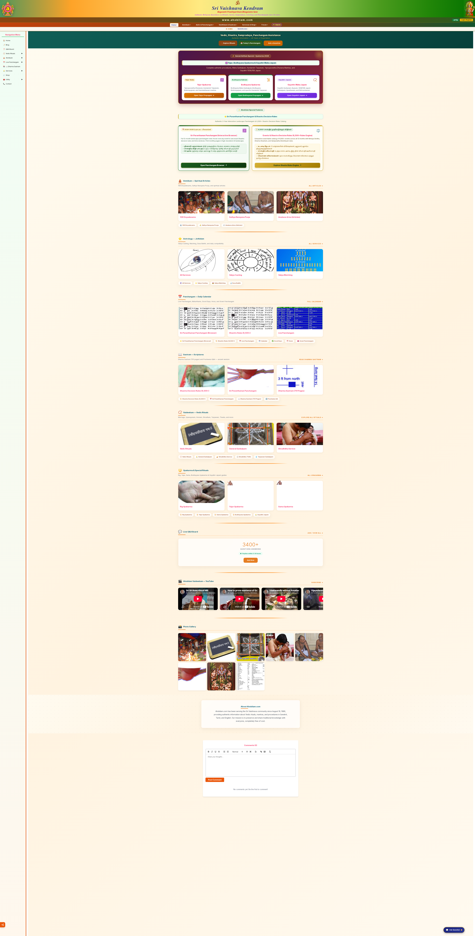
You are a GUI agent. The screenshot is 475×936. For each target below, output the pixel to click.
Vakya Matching (219, 283)
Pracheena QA (272, 399)
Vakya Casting (201, 283)
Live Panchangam (246, 341)
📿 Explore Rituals (228, 43)
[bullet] (227, 751)
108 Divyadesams (187, 225)
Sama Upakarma (221, 515)
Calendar (263, 341)
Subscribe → (317, 582)
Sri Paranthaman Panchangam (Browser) (195, 341)
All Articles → (316, 186)
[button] (237, 751)
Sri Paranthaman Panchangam (222, 399)
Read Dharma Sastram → (311, 359)
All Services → (316, 244)
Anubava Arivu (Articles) (232, 225)
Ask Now (250, 560)
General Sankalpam (204, 457)
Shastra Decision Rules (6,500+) (192, 399)
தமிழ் (456, 20)
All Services (185, 283)
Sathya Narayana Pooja (209, 225)
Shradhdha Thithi (244, 457)
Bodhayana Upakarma (242, 515)
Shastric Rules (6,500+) (225, 341)
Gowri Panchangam (305, 341)
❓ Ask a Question (273, 43)
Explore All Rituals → (312, 417)
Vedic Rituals (185, 457)
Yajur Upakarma (203, 515)
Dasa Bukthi (235, 283)
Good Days (277, 341)
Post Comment (215, 780)
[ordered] (224, 751)
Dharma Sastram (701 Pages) (249, 399)
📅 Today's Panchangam (250, 43)
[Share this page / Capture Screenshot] (2, 924)
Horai (290, 341)
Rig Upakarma (186, 515)
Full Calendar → (315, 302)
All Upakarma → (315, 475)
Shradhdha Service (224, 457)
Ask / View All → (315, 533)
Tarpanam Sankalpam (264, 457)
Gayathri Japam (262, 515)
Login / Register (466, 20)
